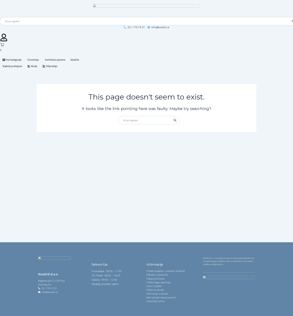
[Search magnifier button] (175, 120)
